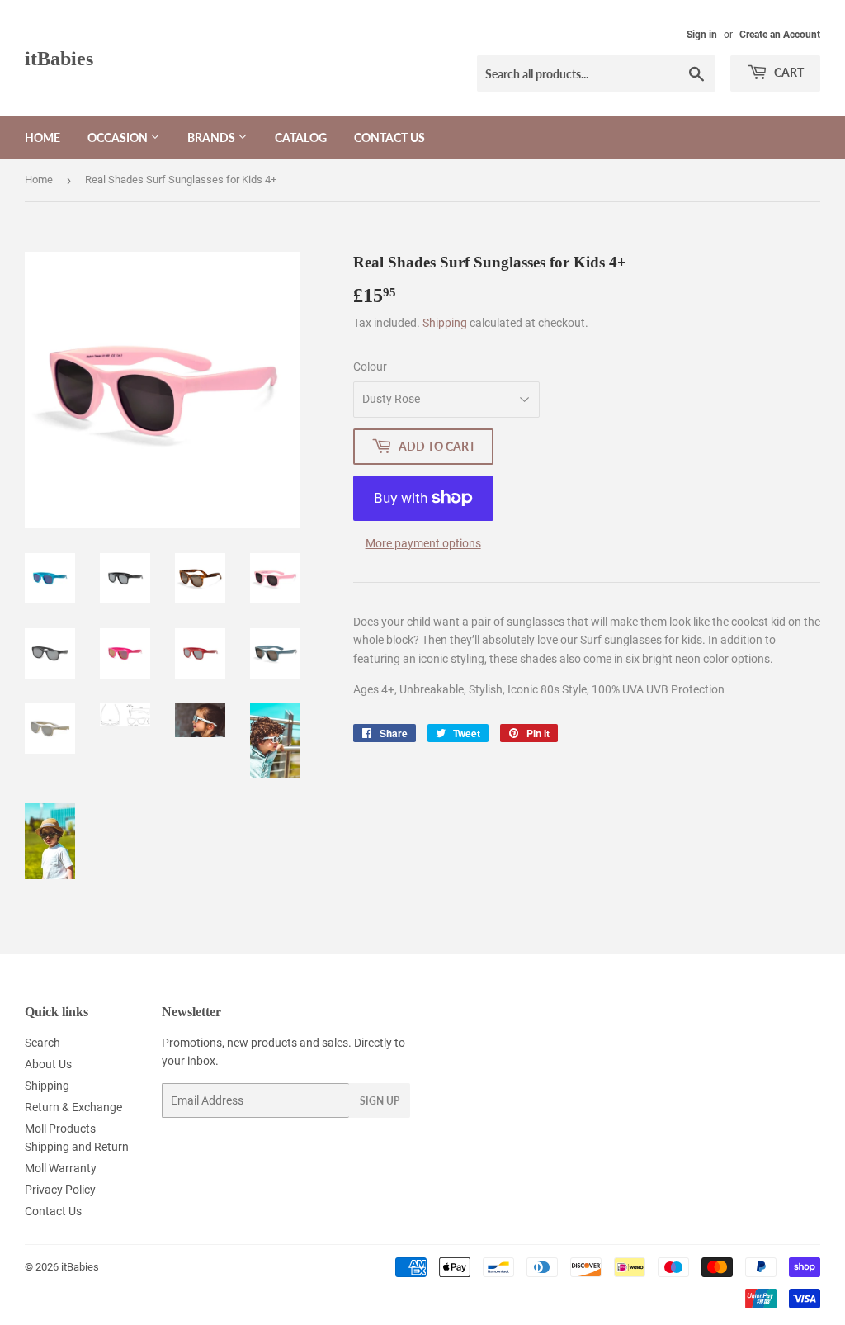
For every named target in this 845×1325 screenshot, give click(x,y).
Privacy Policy (60, 1189)
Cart (788, 72)
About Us (48, 1064)
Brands (212, 137)
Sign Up (379, 1101)
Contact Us (389, 137)
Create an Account (779, 34)
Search (42, 1042)
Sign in (702, 34)
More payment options (423, 543)
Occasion (118, 137)
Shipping (444, 322)
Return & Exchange (73, 1107)
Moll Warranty (61, 1168)
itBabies (59, 58)
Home (42, 137)
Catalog (301, 137)
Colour (370, 366)
